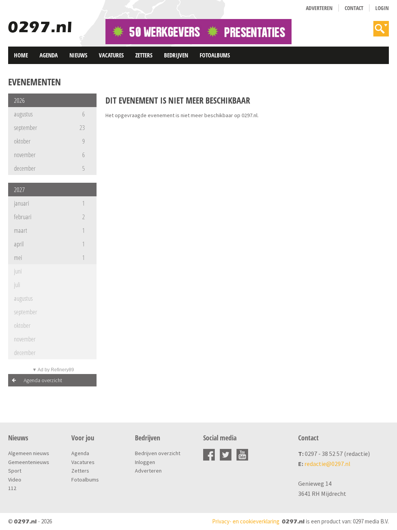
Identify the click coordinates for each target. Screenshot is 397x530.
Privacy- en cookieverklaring (246, 521)
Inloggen (145, 462)
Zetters (143, 55)
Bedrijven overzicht (157, 453)
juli (17, 284)
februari (49, 216)
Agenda (49, 55)
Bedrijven (176, 55)
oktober (49, 141)
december (49, 168)
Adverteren (319, 8)
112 (12, 488)
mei (49, 257)
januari (49, 203)
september (49, 127)
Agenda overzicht (43, 380)
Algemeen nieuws (28, 453)
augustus (49, 113)
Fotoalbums (215, 55)
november (49, 154)
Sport (14, 470)
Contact (354, 8)
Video (14, 479)
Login (382, 8)
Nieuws (78, 55)
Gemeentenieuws (28, 462)
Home (21, 55)
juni (18, 271)
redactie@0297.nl (327, 464)
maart (49, 230)
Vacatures (111, 55)
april (49, 243)
